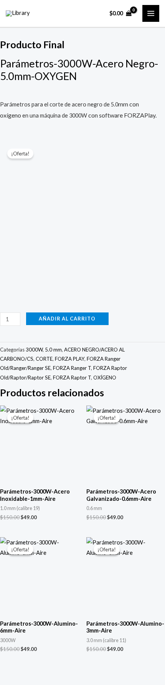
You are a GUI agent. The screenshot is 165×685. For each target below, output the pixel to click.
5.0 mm (53, 350)
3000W (34, 350)
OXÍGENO (104, 377)
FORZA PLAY (69, 359)
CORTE (44, 359)
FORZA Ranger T (72, 368)
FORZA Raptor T (72, 377)
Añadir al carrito (67, 319)
